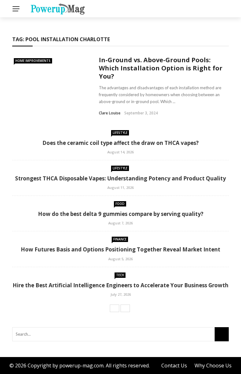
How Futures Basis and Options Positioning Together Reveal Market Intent (120, 249)
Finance (119, 239)
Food (120, 203)
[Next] (125, 308)
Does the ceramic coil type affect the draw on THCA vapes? (120, 142)
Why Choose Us (213, 365)
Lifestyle (120, 132)
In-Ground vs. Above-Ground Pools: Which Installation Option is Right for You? (160, 68)
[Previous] (114, 308)
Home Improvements (33, 60)
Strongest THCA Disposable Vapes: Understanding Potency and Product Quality (120, 178)
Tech (120, 275)
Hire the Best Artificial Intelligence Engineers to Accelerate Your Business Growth (120, 285)
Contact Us (174, 365)
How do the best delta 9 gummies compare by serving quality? (120, 213)
